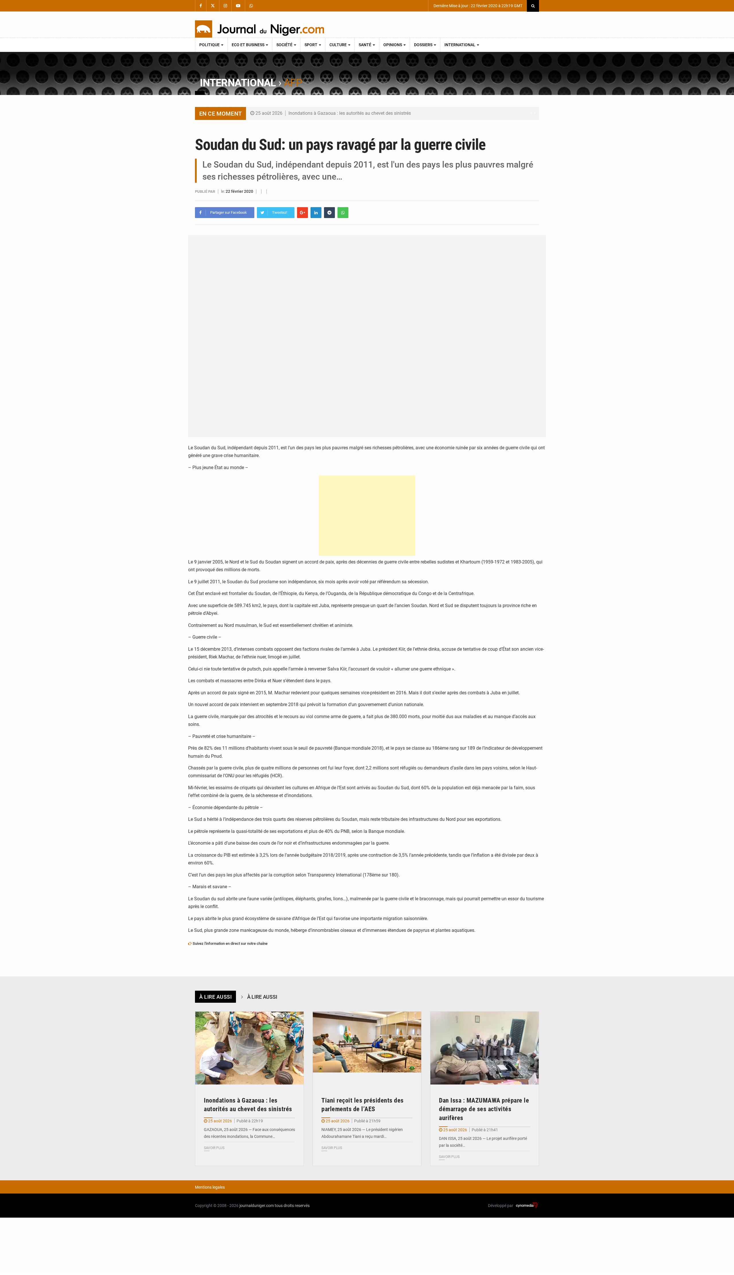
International (460, 44)
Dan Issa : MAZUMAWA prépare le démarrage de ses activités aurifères (484, 1109)
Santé (365, 44)
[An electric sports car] (249, 1048)
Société (284, 44)
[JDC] (259, 29)
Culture (338, 44)
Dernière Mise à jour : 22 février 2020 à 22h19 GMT (477, 5)
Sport (311, 44)
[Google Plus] (302, 212)
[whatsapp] (342, 212)
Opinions (393, 44)
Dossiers (423, 44)
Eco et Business (248, 44)
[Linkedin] (316, 212)
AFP (293, 83)
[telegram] (329, 212)
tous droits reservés (292, 1205)
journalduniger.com (256, 1205)
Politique (209, 44)
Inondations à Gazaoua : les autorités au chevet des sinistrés (349, 113)
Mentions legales (210, 1187)
